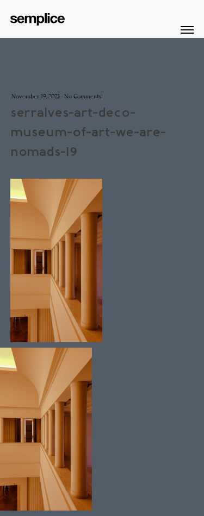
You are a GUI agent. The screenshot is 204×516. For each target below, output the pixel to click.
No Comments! (83, 96)
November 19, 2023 (35, 96)
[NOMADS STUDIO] (37, 17)
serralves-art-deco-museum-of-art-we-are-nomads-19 (88, 131)
